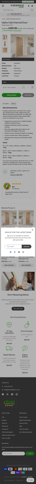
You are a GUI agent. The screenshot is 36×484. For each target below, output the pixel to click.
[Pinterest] (19, 252)
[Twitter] (15, 252)
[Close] (32, 230)
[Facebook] (10, 252)
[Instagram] (23, 252)
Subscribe (26, 246)
